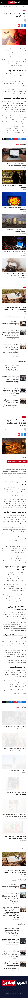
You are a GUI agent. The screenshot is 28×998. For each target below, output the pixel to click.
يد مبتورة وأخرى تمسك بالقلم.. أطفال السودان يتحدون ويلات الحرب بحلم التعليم (14, 727)
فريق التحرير (17, 20)
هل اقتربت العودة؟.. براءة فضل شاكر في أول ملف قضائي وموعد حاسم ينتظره (15, 749)
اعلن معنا (10, 990)
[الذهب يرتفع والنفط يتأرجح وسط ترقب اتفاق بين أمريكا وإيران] (14, 177)
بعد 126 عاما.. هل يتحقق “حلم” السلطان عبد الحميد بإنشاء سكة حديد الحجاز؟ (15, 274)
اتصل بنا (4, 990)
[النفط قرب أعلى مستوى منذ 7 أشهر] (14, 37)
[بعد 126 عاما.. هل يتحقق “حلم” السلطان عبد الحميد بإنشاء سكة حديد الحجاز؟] (14, 265)
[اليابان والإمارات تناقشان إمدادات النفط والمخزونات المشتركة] (14, 221)
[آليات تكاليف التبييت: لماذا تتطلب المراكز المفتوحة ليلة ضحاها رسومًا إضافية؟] (14, 155)
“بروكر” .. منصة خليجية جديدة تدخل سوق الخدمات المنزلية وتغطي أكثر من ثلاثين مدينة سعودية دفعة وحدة (11, 368)
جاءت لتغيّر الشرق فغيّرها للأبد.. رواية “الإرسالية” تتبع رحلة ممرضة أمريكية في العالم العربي (14, 815)
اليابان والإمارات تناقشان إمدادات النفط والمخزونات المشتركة (16, 230)
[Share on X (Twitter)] (22, 25)
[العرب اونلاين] (14, 2)
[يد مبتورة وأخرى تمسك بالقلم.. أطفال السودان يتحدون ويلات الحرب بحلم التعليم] (14, 718)
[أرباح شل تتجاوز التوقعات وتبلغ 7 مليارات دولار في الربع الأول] (14, 199)
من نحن (23, 990)
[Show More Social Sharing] (16, 25)
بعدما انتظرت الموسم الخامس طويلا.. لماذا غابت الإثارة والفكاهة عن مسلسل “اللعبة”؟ (14, 837)
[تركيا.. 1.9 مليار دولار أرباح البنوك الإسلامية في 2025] (14, 243)
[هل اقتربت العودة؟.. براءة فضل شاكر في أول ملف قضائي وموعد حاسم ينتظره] (14, 740)
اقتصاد (24, 10)
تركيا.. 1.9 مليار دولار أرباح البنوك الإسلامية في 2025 (14, 252)
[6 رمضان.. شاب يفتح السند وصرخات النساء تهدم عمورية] (14, 446)
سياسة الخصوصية (17, 990)
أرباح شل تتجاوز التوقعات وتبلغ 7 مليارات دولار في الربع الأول (15, 208)
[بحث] (2, 2)
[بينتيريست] (19, 25)
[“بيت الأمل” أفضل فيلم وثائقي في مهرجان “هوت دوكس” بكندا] (14, 784)
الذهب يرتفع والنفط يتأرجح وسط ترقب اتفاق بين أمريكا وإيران (14, 186)
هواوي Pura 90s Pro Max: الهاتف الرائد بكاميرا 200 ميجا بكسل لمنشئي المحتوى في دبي (14, 309)
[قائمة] (26, 2)
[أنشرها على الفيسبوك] (25, 25)
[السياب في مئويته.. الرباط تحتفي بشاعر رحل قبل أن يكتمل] (14, 762)
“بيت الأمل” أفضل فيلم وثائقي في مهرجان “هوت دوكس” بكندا (15, 793)
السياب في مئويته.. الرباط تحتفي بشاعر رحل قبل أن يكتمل (14, 771)
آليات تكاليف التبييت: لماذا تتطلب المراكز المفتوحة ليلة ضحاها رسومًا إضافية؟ (16, 164)
